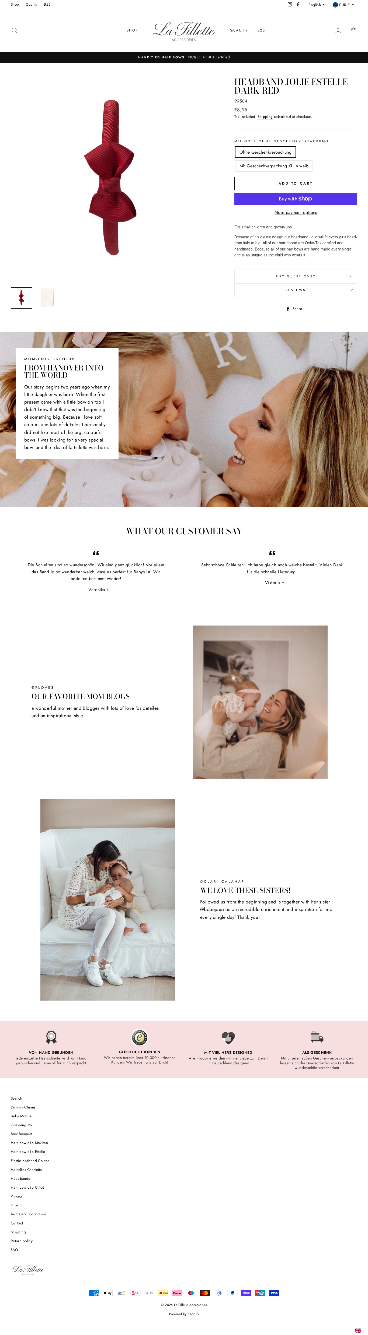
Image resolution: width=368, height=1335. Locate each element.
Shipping (265, 116)
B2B (47, 4)
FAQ (14, 1249)
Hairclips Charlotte (26, 1169)
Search (16, 1098)
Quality (31, 4)
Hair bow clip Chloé (27, 1187)
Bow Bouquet (21, 1133)
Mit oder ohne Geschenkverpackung (281, 141)
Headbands (20, 1178)
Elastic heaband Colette (30, 1160)
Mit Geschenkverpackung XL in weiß (273, 166)
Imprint (17, 1205)
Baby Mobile (21, 1116)
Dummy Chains (23, 1107)
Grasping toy (21, 1125)
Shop (15, 4)
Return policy (22, 1241)
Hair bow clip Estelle (28, 1151)
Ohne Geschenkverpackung (265, 152)
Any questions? (296, 276)
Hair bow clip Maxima (29, 1142)
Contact (17, 1223)
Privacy (17, 1196)
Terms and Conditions (28, 1214)
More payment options (296, 212)
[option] (184, 57)
